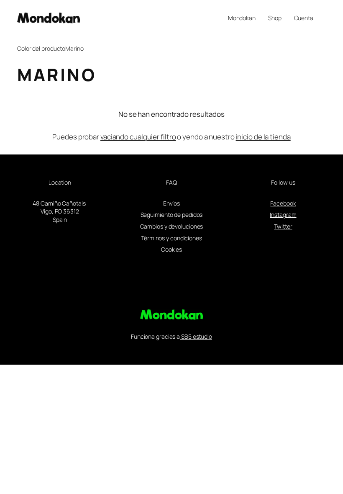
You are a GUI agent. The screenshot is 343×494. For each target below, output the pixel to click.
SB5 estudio (196, 336)
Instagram (283, 215)
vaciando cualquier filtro (138, 137)
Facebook (283, 203)
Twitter (283, 226)
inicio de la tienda (263, 137)
